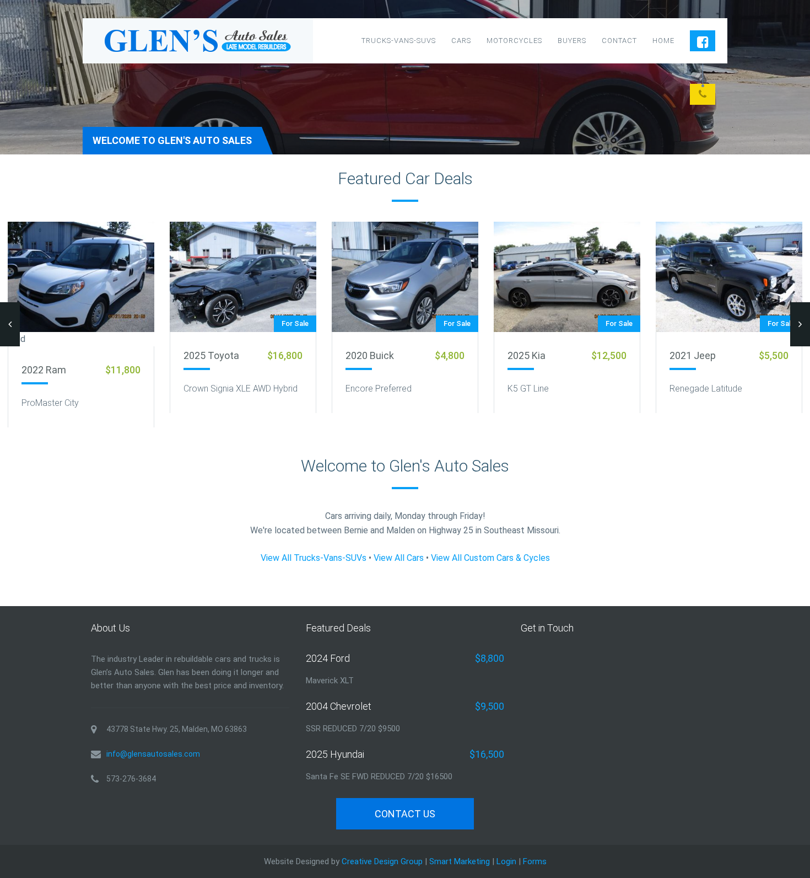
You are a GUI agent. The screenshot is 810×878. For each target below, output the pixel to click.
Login (506, 861)
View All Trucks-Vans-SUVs (313, 558)
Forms (535, 861)
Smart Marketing (459, 861)
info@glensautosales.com (153, 753)
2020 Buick (369, 355)
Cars (461, 40)
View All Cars (399, 558)
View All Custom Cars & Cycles (490, 558)
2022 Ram (43, 370)
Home (663, 40)
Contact (619, 40)
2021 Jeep (692, 355)
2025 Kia (526, 355)
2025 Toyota (211, 355)
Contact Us (405, 814)
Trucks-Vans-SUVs (398, 40)
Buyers (572, 40)
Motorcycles (514, 40)
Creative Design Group (382, 861)
